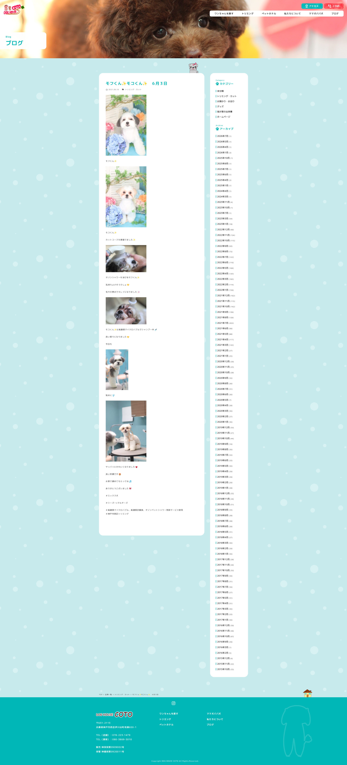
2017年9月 (222, 575)
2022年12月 (223, 229)
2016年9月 (222, 641)
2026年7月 (222, 136)
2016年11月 (223, 630)
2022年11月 (223, 235)
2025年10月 (223, 157)
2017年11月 (223, 564)
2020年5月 (222, 399)
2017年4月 (222, 603)
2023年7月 (222, 212)
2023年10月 (223, 207)
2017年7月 (222, 586)
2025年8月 (222, 163)
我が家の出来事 (224, 111)
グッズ (220, 106)
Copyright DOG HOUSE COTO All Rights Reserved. (175, 761)
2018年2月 (222, 548)
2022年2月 (222, 284)
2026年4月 (222, 146)
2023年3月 (222, 218)
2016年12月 (223, 625)
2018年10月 (223, 504)
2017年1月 (222, 619)
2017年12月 (223, 559)
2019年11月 (223, 432)
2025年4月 (222, 180)
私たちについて (215, 719)
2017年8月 (222, 581)
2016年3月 (222, 647)
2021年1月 (222, 355)
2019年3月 (222, 476)
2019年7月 (222, 454)
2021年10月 (223, 306)
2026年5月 (222, 141)
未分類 (220, 91)
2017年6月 (222, 592)
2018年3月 (222, 542)
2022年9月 (222, 246)
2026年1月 (222, 152)
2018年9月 (222, 509)
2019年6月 (222, 460)
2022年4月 (222, 273)
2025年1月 (222, 185)
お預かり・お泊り (225, 101)
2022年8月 (222, 251)
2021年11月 (223, 301)
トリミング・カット (133, 89)
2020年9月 (222, 377)
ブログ (210, 724)
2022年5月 (222, 267)
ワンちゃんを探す (168, 713)
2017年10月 (223, 570)
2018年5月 (222, 531)
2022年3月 (222, 278)
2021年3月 (222, 344)
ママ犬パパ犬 (214, 713)
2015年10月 (223, 669)
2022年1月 (222, 289)
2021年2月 (222, 350)
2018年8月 (222, 515)
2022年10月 (223, 240)
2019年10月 (223, 438)
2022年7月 (222, 256)
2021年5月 (222, 333)
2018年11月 (223, 498)
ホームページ (223, 116)
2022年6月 (222, 262)
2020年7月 (222, 388)
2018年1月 (222, 553)
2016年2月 (222, 652)
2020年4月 (222, 405)
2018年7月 (222, 520)
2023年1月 (222, 223)
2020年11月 (223, 366)
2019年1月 (222, 487)
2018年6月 (222, 526)
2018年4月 (222, 537)
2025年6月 (222, 174)
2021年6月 (222, 328)
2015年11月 (223, 663)
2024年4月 (222, 191)
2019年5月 (222, 465)
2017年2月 (222, 614)
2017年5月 (222, 597)
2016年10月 (223, 636)
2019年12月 (223, 427)
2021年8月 (222, 317)
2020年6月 (222, 394)
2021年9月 (222, 311)
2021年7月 (222, 322)
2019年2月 (222, 482)
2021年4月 (222, 339)
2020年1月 (222, 421)
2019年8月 (222, 449)
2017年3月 (222, 608)
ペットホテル (166, 724)
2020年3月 (222, 410)
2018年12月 (223, 493)
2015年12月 (223, 658)
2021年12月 (223, 295)
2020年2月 (222, 416)
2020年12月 (223, 361)
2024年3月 (222, 196)
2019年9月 (222, 443)
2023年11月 (223, 201)
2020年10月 (223, 372)
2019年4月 (222, 471)
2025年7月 (222, 169)
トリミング (165, 719)
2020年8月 (222, 383)
